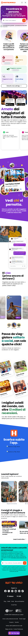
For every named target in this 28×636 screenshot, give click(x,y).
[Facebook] (5, 591)
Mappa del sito (9, 629)
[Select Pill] (22, 2)
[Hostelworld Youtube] (16, 591)
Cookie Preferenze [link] (18, 629)
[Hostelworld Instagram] (12, 591)
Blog (5, 601)
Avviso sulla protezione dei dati (10, 618)
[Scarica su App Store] (10, 104)
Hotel (12, 601)
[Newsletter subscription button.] (24, 563)
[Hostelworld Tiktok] (22, 591)
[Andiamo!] (24, 20)
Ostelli (8, 601)
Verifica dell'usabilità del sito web (14, 625)
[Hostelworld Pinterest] (19, 591)
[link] (18, 368)
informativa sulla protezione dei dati (18, 571)
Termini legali (22, 618)
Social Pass (14, 604)
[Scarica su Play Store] (21, 104)
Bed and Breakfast (19, 601)
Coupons (11, 622)
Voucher (17, 622)
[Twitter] (9, 591)
